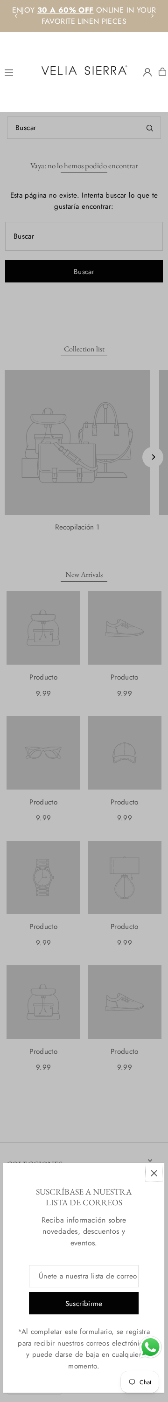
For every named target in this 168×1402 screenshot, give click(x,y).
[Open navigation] (16, 71)
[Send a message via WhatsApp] (150, 1347)
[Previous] (16, 16)
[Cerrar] (154, 1173)
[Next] (152, 16)
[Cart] (162, 72)
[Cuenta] (147, 72)
